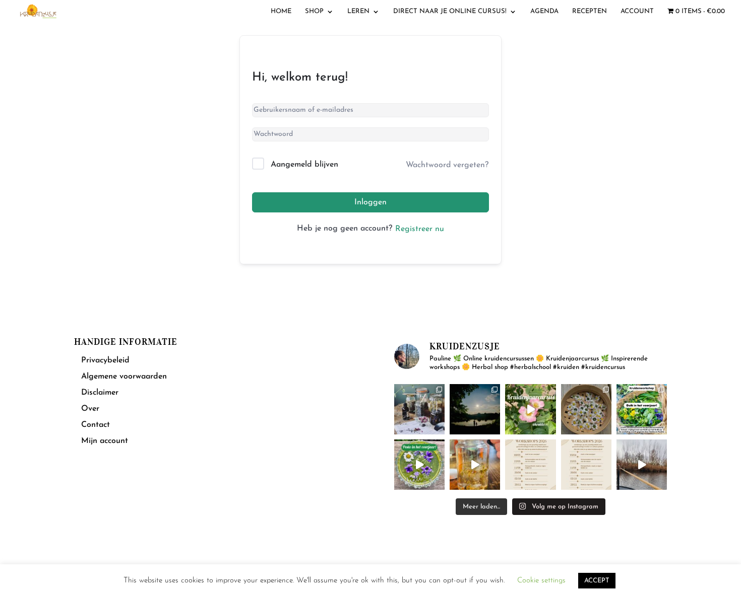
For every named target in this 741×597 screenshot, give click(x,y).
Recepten (589, 11)
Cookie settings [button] (541, 580)
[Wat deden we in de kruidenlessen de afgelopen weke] (475, 464)
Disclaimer (99, 393)
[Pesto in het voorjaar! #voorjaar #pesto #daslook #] (419, 464)
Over (90, 409)
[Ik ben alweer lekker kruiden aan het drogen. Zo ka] (586, 409)
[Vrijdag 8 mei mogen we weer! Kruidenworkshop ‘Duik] (641, 409)
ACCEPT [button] (596, 580)
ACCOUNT (637, 11)
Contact (95, 425)
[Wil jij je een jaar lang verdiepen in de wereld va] (419, 409)
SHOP (314, 11)
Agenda (544, 11)
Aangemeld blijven (304, 165)
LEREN (358, 11)
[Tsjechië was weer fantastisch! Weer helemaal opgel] (475, 409)
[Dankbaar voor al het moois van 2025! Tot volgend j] (641, 464)
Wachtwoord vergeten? (447, 165)
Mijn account (104, 441)
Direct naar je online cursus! (450, 11)
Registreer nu (419, 229)
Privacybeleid (105, 360)
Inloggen (370, 202)
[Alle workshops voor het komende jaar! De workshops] (586, 464)
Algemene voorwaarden (124, 376)
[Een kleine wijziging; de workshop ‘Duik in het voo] (530, 464)
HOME (281, 11)
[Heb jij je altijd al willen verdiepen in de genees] (530, 409)
